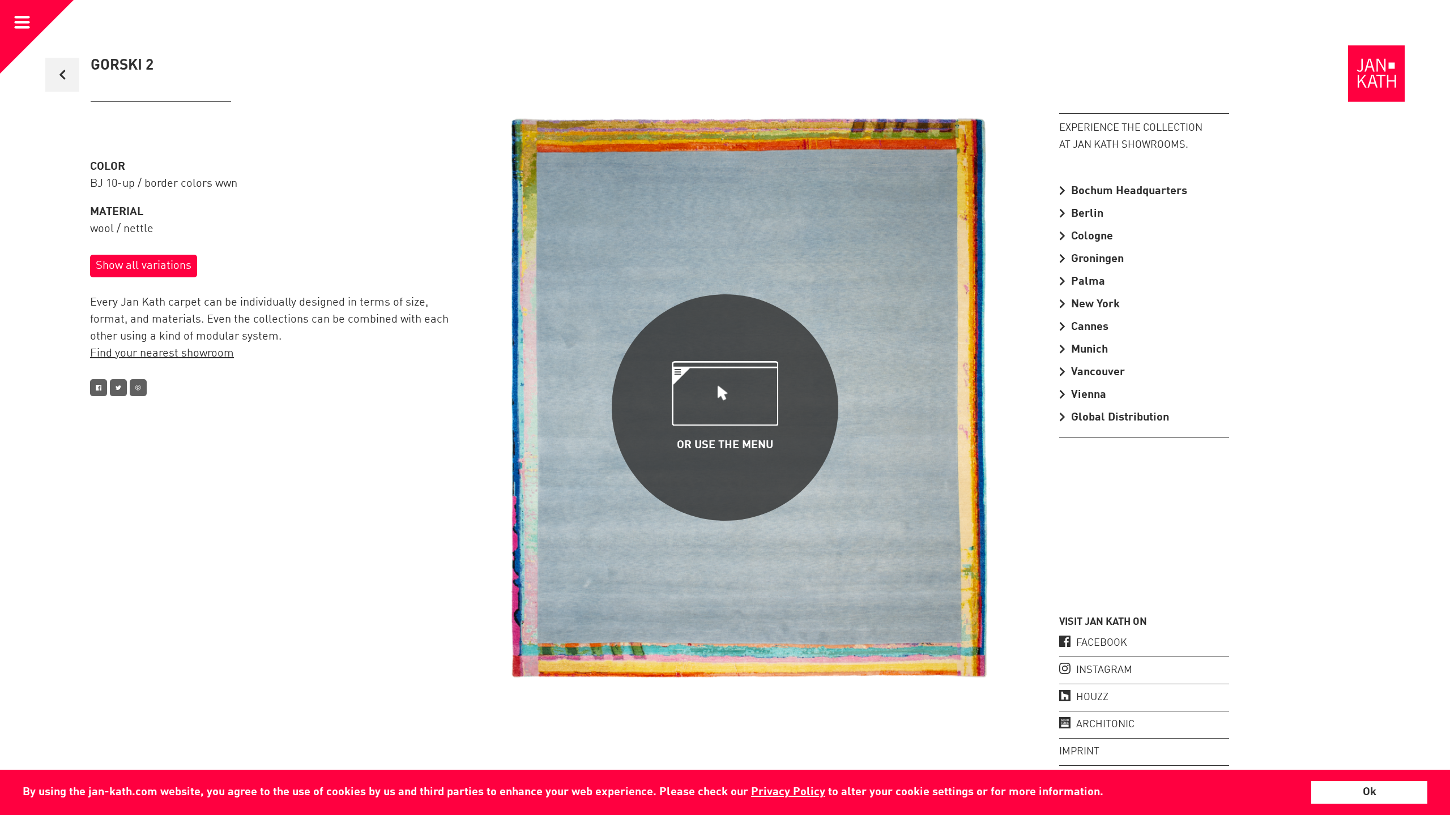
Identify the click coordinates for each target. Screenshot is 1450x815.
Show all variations (143, 266)
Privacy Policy (788, 792)
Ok (1369, 792)
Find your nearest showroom (162, 353)
